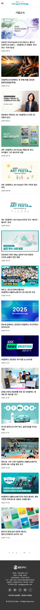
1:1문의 (31, 582)
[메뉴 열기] (2, 3)
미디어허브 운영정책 (14, 595)
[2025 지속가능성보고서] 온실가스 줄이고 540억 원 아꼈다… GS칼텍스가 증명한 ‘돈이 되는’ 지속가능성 (19, 45)
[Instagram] (20, 590)
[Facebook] (25, 590)
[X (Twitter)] (30, 590)
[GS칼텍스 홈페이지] (10, 590)
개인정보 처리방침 (26, 595)
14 (24, 553)
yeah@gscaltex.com (25, 584)
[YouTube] (15, 590)
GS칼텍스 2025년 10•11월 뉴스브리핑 (16, 359)
